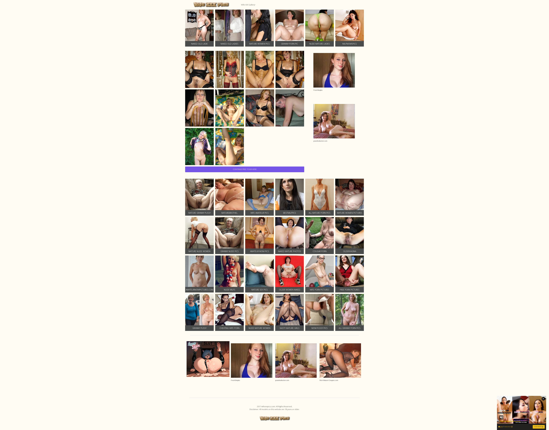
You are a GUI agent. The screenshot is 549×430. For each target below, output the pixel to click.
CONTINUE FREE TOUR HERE (245, 169)
